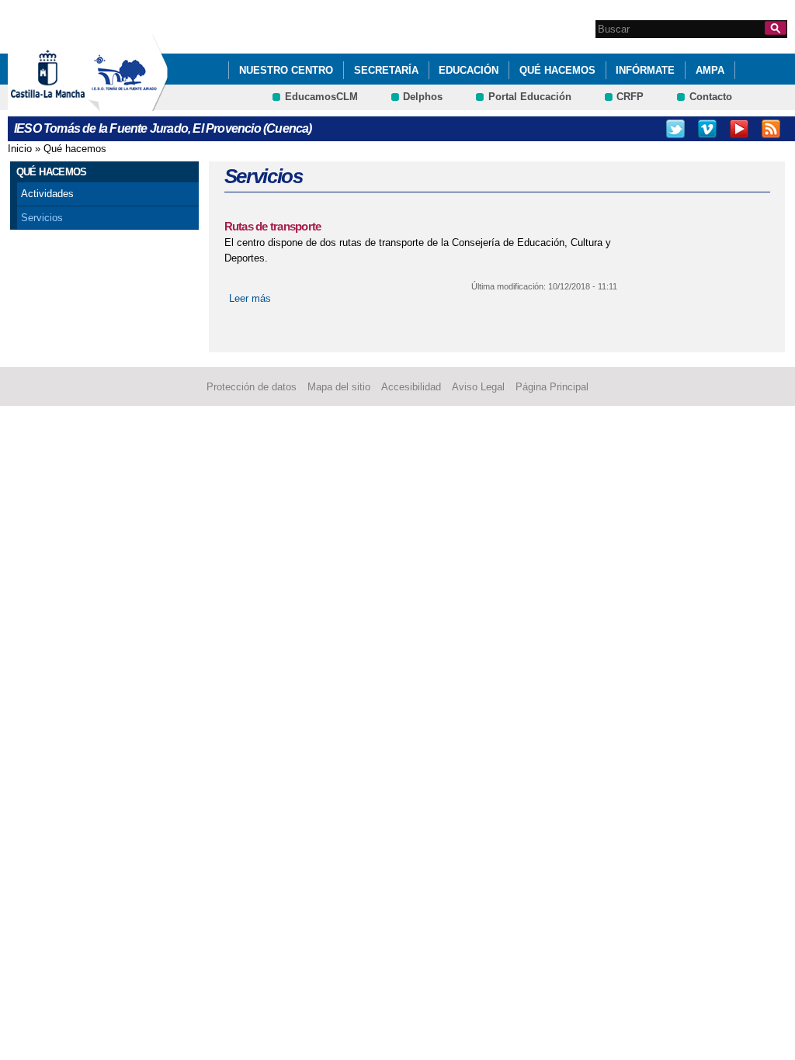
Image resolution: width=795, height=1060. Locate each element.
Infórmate (645, 70)
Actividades (47, 193)
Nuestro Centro (286, 70)
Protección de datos (252, 387)
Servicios (42, 217)
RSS (771, 129)
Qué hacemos (557, 70)
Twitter (675, 129)
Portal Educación (529, 96)
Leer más (250, 298)
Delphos (423, 96)
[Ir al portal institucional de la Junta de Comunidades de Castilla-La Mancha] (67, 103)
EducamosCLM (321, 96)
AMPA (710, 70)
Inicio (20, 148)
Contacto (710, 96)
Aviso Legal (478, 387)
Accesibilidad (411, 387)
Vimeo (707, 129)
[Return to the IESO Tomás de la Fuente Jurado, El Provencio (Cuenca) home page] (128, 103)
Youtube (739, 129)
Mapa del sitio (338, 387)
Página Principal (552, 387)
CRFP (630, 96)
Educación (468, 70)
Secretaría (386, 70)
